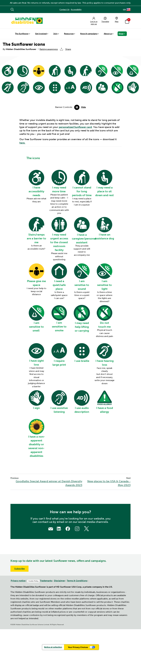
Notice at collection (53, 647)
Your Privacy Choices (78, 647)
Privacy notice (18, 580)
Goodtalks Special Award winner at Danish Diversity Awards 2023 (46, 482)
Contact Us (64, 9)
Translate (105, 21)
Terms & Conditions (77, 580)
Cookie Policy (33, 581)
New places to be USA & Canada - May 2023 (109, 482)
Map (116, 21)
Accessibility (76, 9)
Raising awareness (49, 49)
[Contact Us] (50, 528)
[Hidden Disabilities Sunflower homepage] (26, 21)
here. (22, 142)
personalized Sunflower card (75, 127)
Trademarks (46, 580)
